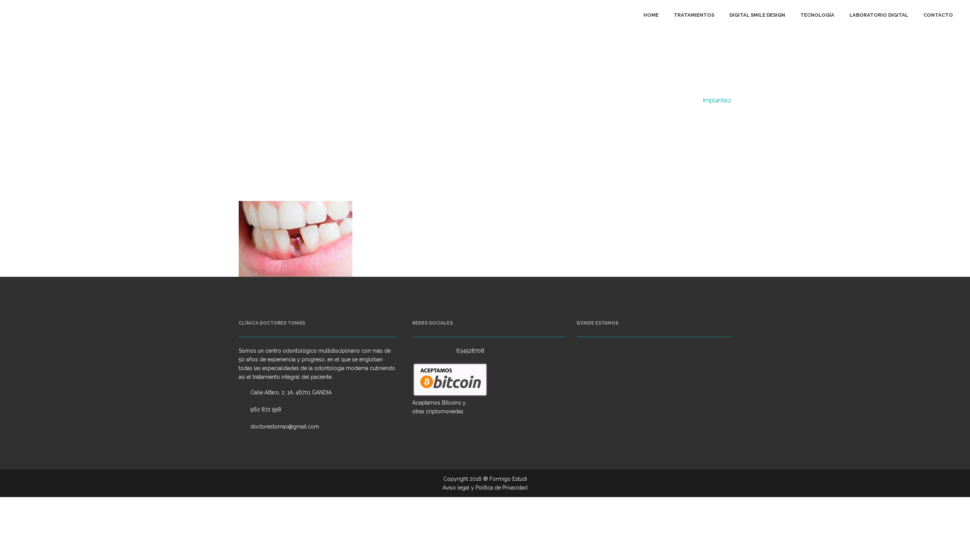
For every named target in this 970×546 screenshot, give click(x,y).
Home (649, 100)
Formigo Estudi (508, 479)
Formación (680, 100)
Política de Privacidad (501, 488)
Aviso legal (456, 488)
